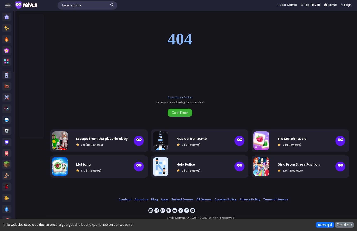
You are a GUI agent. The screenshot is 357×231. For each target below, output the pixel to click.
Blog (154, 199)
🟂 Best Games (287, 5)
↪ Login (346, 5)
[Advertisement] (31, 77)
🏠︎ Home (330, 5)
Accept (325, 225)
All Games (204, 199)
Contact (125, 199)
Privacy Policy (249, 199)
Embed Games (182, 199)
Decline (344, 225)
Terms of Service (275, 199)
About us (141, 199)
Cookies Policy (225, 199)
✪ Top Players (311, 5)
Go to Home (180, 112)
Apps (165, 199)
